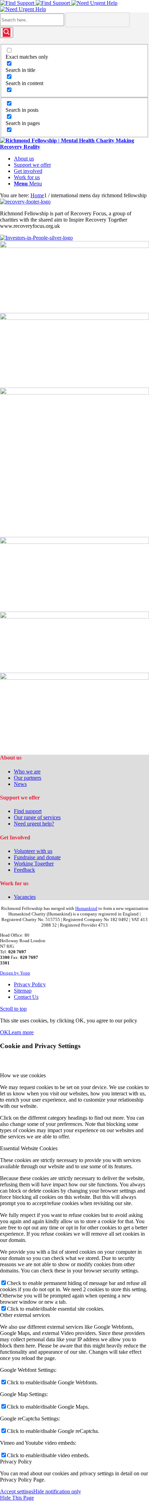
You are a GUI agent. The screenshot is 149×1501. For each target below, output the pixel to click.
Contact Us (26, 997)
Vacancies (25, 897)
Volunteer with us (33, 851)
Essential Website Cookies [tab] (29, 1148)
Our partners (27, 778)
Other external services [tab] (25, 1315)
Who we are (27, 771)
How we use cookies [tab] (23, 1075)
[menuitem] (81, 159)
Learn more (21, 1032)
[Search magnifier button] (6, 32)
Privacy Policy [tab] (16, 1462)
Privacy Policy (30, 984)
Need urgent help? (34, 824)
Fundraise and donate (37, 857)
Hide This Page (17, 1498)
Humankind (86, 908)
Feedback (24, 870)
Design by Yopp (15, 973)
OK (4, 1032)
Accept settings (16, 1491)
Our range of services (37, 817)
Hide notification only (57, 1491)
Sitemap (23, 991)
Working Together (34, 863)
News (20, 784)
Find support (28, 811)
